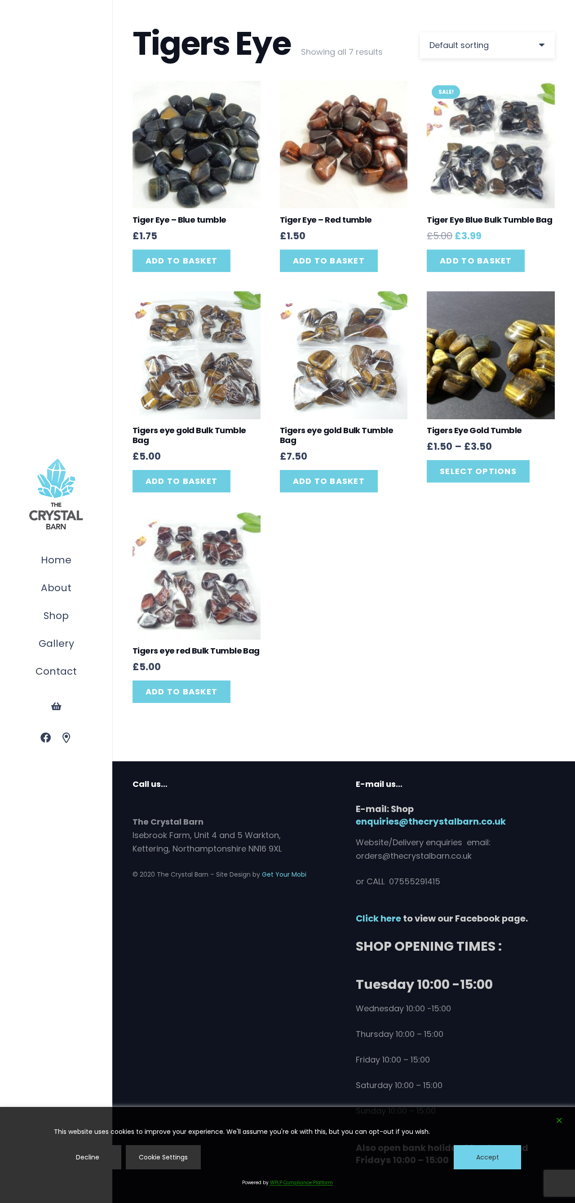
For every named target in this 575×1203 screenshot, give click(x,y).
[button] (73, 617)
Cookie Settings (163, 1157)
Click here (378, 918)
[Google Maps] (66, 738)
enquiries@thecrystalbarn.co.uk (431, 821)
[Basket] (56, 706)
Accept (487, 1157)
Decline (87, 1157)
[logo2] (56, 494)
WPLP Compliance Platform (301, 1182)
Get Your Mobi (284, 874)
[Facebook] (45, 738)
